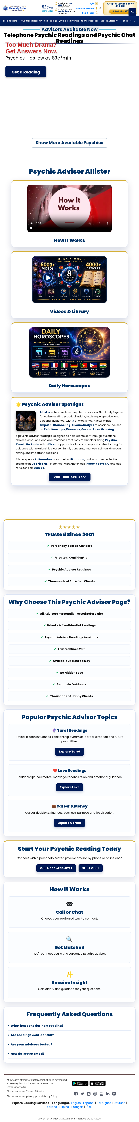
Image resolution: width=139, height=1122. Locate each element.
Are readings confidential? (32, 1035)
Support (127, 21)
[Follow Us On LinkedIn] (107, 1093)
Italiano (52, 1107)
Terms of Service (35, 1091)
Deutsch (119, 1103)
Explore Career (69, 823)
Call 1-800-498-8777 (69, 477)
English (76, 1103)
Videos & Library (109, 21)
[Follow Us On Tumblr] (114, 1093)
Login (91, 4)
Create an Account (84, 8)
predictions (63, 11)
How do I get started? (28, 1054)
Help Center (88, 13)
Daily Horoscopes (89, 21)
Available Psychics (69, 21)
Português (104, 1103)
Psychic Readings (48, 21)
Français (77, 1107)
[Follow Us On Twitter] (82, 1093)
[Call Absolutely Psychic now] (132, 12)
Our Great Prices (29, 21)
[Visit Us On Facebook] (76, 1093)
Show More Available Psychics (69, 143)
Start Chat (90, 868)
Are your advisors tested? (31, 1045)
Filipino (64, 1107)
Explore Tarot (69, 751)
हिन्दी (89, 1107)
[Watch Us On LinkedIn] (101, 1093)
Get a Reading (26, 72)
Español (88, 1103)
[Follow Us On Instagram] (95, 1093)
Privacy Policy (49, 1096)
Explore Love (69, 787)
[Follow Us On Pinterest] (88, 1093)
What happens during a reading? (37, 1026)
